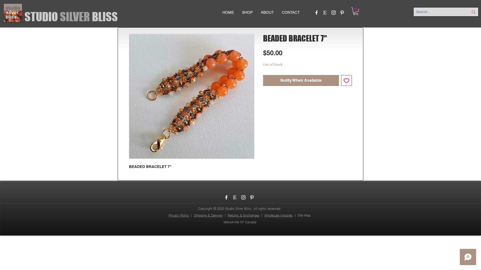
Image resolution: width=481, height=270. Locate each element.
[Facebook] (316, 13)
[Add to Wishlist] (346, 80)
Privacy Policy (179, 215)
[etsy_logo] (325, 13)
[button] (355, 11)
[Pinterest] (342, 13)
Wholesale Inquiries (278, 215)
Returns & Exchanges (244, 215)
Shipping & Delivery (208, 215)
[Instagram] (333, 13)
